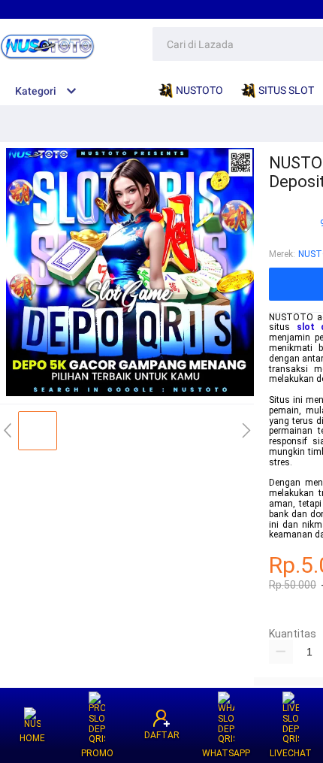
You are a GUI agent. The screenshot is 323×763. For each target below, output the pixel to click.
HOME (32, 738)
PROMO (97, 753)
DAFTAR (162, 735)
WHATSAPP (226, 753)
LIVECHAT (291, 753)
